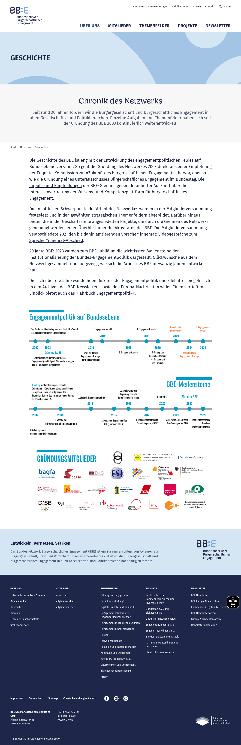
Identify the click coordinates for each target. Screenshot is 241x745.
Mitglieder (119, 25)
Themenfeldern (132, 215)
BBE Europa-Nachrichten (205, 601)
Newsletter (218, 25)
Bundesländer (18, 601)
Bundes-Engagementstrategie (162, 636)
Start (13, 147)
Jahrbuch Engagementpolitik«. (107, 293)
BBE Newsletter (200, 595)
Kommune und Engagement (116, 652)
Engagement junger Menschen (117, 628)
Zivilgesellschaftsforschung (116, 670)
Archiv (104, 676)
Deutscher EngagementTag (161, 618)
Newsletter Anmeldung (204, 625)
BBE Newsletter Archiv (203, 613)
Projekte (187, 25)
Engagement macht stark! (160, 624)
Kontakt (209, 6)
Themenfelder (154, 25)
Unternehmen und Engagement (118, 664)
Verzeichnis (62, 595)
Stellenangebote (19, 625)
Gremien (15, 613)
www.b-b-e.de (65, 719)
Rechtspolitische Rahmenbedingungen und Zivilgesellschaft (160, 599)
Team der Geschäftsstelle (24, 619)
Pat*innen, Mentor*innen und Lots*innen (162, 644)
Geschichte (16, 607)
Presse (197, 6)
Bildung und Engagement (115, 595)
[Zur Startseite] (26, 16)
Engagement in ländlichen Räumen (120, 623)
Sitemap (53, 698)
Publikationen (180, 6)
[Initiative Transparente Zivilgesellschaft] (213, 721)
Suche (227, 6)
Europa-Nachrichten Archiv (206, 619)
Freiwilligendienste (111, 640)
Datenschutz (36, 698)
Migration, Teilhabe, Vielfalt (116, 658)
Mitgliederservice (65, 607)
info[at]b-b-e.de (67, 715)
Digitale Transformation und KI (118, 607)
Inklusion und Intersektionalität (118, 646)
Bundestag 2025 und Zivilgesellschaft (157, 610)
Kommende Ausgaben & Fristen (208, 607)
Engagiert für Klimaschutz (160, 630)
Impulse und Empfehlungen (55, 185)
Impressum (16, 698)
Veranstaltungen (158, 6)
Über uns (90, 25)
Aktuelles (138, 6)
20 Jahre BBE (41, 251)
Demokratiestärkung (112, 601)
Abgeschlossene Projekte (160, 652)
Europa (105, 634)
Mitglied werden (65, 601)
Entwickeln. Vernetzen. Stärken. (27, 595)
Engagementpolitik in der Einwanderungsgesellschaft (116, 615)
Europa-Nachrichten (140, 286)
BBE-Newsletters (84, 286)
